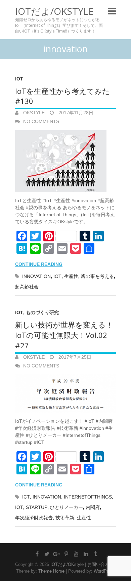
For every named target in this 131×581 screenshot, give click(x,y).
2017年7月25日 (74, 357)
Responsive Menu (112, 10)
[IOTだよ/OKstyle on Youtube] (76, 554)
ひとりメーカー (66, 507)
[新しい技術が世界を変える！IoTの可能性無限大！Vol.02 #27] (65, 393)
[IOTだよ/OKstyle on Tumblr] (96, 554)
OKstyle (33, 112)
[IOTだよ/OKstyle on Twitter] (47, 554)
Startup (36, 507)
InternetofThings (88, 497)
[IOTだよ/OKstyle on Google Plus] (57, 554)
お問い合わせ (100, 564)
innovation (36, 276)
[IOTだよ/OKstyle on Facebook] (37, 554)
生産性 (71, 276)
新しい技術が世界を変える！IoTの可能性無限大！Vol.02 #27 (64, 334)
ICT (26, 497)
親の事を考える (97, 276)
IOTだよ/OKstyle (54, 11)
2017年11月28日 (75, 112)
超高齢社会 (27, 286)
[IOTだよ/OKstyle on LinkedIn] (86, 554)
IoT (19, 78)
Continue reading (38, 264)
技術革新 (64, 517)
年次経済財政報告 (34, 517)
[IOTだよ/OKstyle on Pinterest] (66, 554)
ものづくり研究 (42, 312)
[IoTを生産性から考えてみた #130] (65, 161)
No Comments (41, 121)
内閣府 (93, 507)
